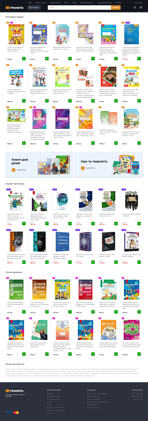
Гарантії (74, 2)
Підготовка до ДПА (93, 399)
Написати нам (138, 399)
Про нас (66, 2)
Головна (29, 2)
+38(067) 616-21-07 (137, 396)
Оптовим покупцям (55, 2)
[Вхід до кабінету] (134, 7)
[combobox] (79, 7)
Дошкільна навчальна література (98, 402)
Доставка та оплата (41, 2)
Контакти (118, 2)
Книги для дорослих (93, 407)
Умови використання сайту (104, 2)
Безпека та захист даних (87, 2)
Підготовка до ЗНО (93, 396)
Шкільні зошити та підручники (97, 393)
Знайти (116, 7)
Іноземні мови (92, 405)
